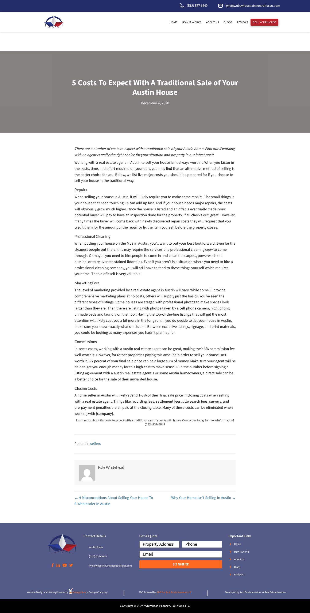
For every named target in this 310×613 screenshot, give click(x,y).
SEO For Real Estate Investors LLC (174, 592)
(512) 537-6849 (197, 6)
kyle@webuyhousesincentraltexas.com (252, 6)
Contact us (189, 420)
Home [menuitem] (173, 22)
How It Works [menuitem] (191, 22)
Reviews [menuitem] (242, 22)
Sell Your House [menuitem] (264, 22)
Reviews (238, 574)
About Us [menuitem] (212, 22)
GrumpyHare (79, 592)
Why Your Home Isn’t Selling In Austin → (203, 497)
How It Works (241, 551)
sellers (95, 443)
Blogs (237, 566)
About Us (239, 559)
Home (237, 543)
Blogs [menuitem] (228, 22)
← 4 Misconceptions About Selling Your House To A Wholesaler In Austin (113, 501)
